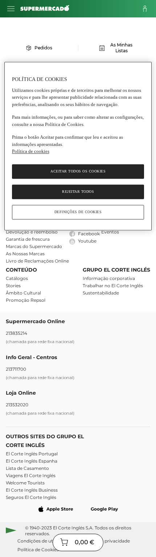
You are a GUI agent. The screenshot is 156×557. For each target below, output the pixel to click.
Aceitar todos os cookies (78, 171)
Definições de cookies (78, 212)
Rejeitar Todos (78, 192)
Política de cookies (30, 151)
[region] (78, 146)
